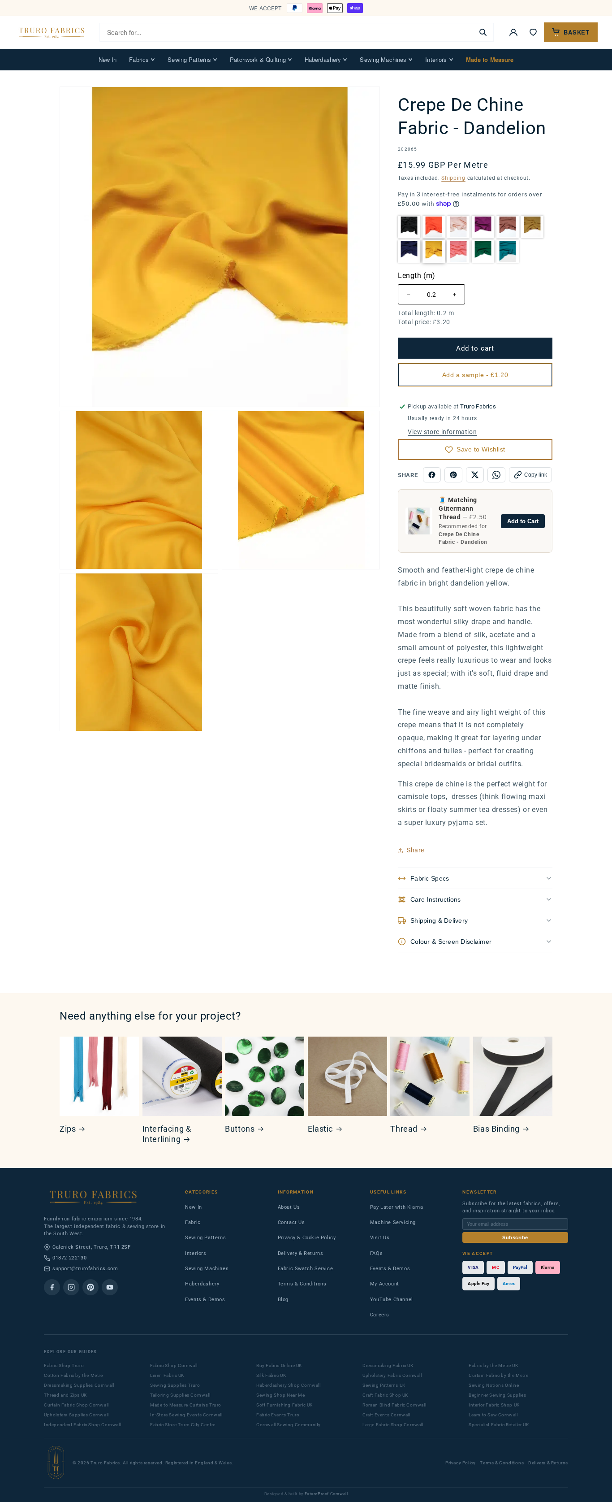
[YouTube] (110, 1287)
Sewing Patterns (189, 59)
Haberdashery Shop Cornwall (288, 1385)
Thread (404, 1128)
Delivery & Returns (300, 1253)
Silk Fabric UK (271, 1375)
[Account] (513, 32)
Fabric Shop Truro (64, 1365)
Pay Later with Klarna (396, 1207)
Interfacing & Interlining (166, 1134)
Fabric (193, 1222)
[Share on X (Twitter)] (475, 474)
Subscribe (515, 1237)
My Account (384, 1284)
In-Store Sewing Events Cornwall (186, 1414)
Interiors (436, 59)
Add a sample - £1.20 (475, 374)
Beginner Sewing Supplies (497, 1395)
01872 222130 (69, 1258)
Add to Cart (523, 521)
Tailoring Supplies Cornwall (180, 1395)
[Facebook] (52, 1287)
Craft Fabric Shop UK (385, 1395)
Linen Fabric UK (167, 1375)
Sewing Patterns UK (383, 1385)
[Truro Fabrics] (51, 32)
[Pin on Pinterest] (453, 474)
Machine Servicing (393, 1222)
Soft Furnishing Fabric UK (284, 1404)
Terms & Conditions (302, 1284)
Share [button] (415, 850)
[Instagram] (71, 1287)
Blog (283, 1299)
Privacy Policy (460, 1462)
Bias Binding (496, 1128)
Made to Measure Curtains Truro (185, 1404)
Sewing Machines (383, 59)
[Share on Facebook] (432, 474)
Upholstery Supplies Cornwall (76, 1414)
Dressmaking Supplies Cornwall (79, 1385)
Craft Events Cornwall (386, 1414)
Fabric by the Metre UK (493, 1365)
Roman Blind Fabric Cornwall (394, 1404)
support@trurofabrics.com (85, 1269)
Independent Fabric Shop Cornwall (82, 1424)
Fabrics (139, 59)
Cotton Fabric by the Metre (73, 1375)
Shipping (453, 178)
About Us (289, 1207)
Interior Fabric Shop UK (494, 1404)
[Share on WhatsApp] (496, 474)
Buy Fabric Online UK (279, 1365)
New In (108, 59)
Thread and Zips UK (65, 1395)
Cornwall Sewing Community (288, 1424)
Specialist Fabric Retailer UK (499, 1424)
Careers (379, 1315)
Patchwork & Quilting (258, 59)
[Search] (483, 32)
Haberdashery (323, 59)
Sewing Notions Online (494, 1385)
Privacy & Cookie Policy (307, 1238)
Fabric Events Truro (277, 1414)
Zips (68, 1128)
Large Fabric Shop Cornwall (392, 1424)
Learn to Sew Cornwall (493, 1414)
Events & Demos (205, 1299)
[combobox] (286, 32)
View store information (442, 431)
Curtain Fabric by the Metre (498, 1375)
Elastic (320, 1128)
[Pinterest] (90, 1287)
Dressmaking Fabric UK (388, 1365)
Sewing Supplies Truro (175, 1385)
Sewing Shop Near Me (280, 1395)
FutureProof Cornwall (326, 1494)
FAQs (376, 1253)
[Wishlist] (533, 32)
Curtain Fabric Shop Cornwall (76, 1404)
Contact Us (291, 1222)
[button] (409, 227)
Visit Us (380, 1238)
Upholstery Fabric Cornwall (392, 1375)
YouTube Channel (391, 1299)
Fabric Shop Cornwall (174, 1365)
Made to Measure (490, 59)
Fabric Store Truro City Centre (182, 1424)
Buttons (239, 1128)
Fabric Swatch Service (305, 1269)
